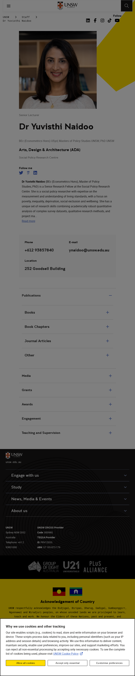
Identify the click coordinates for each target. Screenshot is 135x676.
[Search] (126, 5)
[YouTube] (117, 20)
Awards (27, 404)
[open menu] (8, 5)
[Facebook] (95, 20)
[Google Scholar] (28, 173)
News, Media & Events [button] (31, 499)
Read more (28, 221)
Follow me (25, 168)
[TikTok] (109, 20)
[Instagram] (102, 20)
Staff (26, 17)
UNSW (6, 17)
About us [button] (19, 511)
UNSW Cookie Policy (68, 654)
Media (26, 376)
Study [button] (16, 487)
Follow (117, 15)
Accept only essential (67, 663)
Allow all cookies (25, 663)
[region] (67, 647)
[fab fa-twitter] (21, 173)
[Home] (68, 6)
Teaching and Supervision (41, 433)
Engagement (31, 418)
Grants (27, 390)
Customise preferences (109, 663)
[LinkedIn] (88, 20)
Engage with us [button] (25, 475)
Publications (31, 295)
